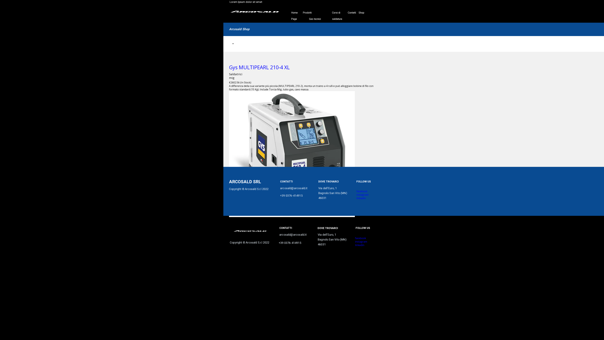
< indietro (239, 43)
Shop (361, 13)
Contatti (352, 13)
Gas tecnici (315, 19)
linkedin (359, 245)
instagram (361, 241)
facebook (360, 238)
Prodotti (307, 13)
